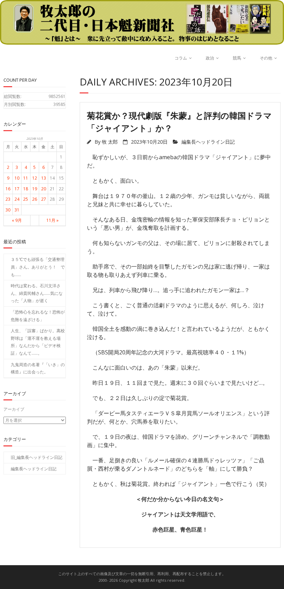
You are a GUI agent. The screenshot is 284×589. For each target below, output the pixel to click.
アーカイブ (13, 409)
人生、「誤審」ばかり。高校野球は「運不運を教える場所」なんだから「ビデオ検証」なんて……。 (38, 342)
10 (17, 178)
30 (8, 210)
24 (17, 199)
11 (25, 178)
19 (34, 189)
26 (34, 199)
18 (25, 189)
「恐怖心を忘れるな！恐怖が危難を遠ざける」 (38, 316)
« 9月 (17, 220)
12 (34, 178)
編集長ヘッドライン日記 (208, 141)
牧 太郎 (110, 141)
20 (43, 189)
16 (8, 189)
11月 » (52, 220)
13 (43, 178)
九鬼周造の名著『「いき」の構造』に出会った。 (38, 368)
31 (17, 210)
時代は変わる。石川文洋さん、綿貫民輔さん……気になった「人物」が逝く (37, 293)
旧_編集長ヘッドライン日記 (36, 457)
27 (43, 199)
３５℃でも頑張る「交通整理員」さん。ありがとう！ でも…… (38, 266)
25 (25, 199)
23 (8, 199)
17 (17, 189)
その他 (266, 58)
